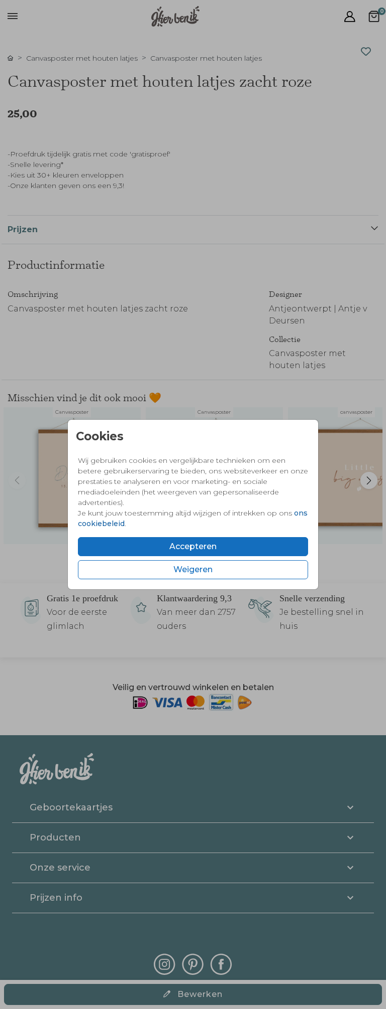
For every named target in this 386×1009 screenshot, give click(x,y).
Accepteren (193, 546)
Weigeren (193, 569)
